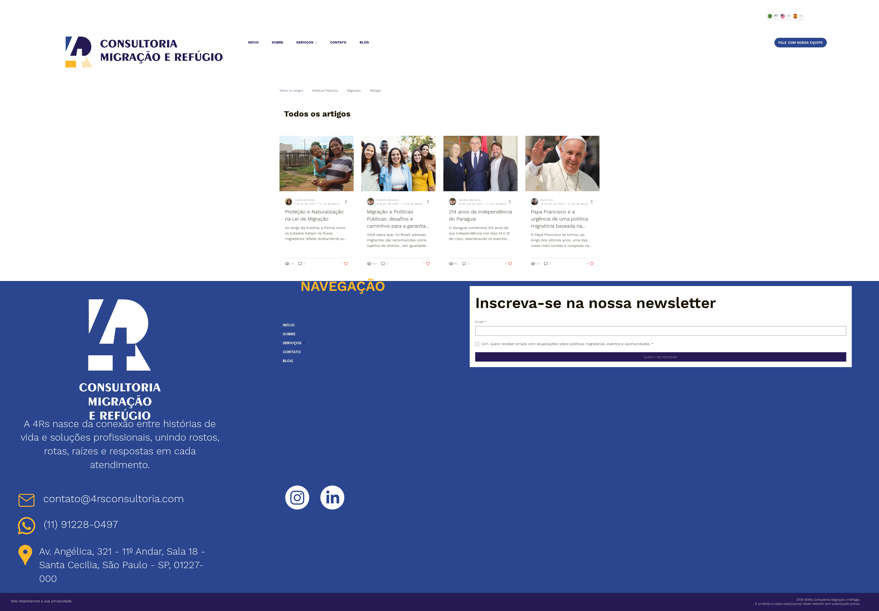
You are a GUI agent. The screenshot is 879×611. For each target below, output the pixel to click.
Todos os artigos (291, 90)
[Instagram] (297, 498)
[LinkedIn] (332, 498)
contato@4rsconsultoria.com (113, 499)
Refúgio (375, 90)
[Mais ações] (347, 201)
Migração (354, 90)
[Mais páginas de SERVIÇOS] (316, 42)
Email (480, 322)
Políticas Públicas (325, 90)
